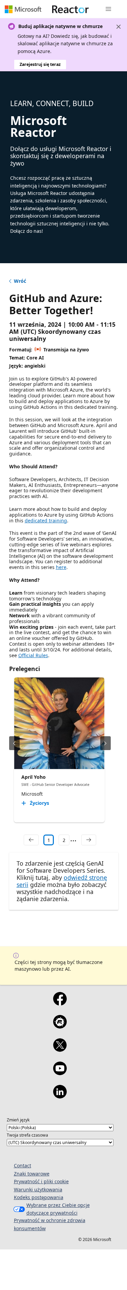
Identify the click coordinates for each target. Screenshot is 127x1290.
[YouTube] (60, 1073)
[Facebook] (60, 1003)
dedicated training (46, 520)
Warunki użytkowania (38, 1189)
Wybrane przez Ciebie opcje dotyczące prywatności (58, 1209)
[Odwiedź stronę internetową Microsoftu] (23, 9)
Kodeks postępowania (38, 1197)
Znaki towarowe (31, 1173)
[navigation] (31, 840)
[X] (60, 1049)
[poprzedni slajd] (14, 743)
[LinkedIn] (60, 1096)
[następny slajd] (105, 743)
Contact (22, 1165)
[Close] (118, 26)
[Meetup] (60, 1026)
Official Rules (33, 655)
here (61, 567)
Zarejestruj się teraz (40, 64)
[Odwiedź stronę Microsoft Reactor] (70, 9)
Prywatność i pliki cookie (41, 1181)
